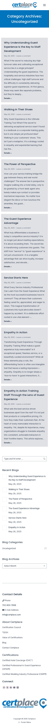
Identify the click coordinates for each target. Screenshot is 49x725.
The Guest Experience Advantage (24, 508)
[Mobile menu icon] (44, 5)
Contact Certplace (10, 648)
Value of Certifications (12, 637)
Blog (4, 642)
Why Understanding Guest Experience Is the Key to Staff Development (22, 47)
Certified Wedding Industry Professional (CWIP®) (24, 674)
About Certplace (12, 621)
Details (7, 98)
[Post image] (4, 476)
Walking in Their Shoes (18, 109)
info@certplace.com (11, 615)
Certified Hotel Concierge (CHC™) (17, 660)
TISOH (5, 632)
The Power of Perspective (19, 164)
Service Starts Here (16, 277)
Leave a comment (23, 56)
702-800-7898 (9, 605)
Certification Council (11, 627)
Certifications (10, 654)
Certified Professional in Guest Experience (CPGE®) (21, 667)
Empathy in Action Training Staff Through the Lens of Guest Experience (24, 395)
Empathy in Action (15, 332)
